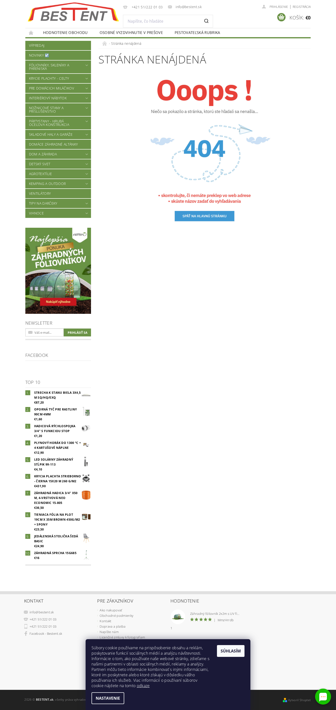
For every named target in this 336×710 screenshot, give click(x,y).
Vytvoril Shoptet (299, 700)
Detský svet (39, 164)
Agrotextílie (40, 173)
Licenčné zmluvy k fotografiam (122, 637)
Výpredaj (37, 45)
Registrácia (302, 7)
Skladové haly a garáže (51, 134)
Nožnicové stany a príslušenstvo (46, 110)
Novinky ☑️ (39, 55)
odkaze (143, 685)
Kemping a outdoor (47, 183)
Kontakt (105, 621)
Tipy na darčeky (43, 203)
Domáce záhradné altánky (53, 144)
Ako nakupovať (111, 610)
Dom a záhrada (43, 154)
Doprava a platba (112, 626)
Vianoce (36, 213)
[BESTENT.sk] (73, 12)
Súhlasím (231, 651)
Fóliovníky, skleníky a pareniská (49, 67)
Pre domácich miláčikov (51, 88)
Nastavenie (108, 698)
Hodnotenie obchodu (65, 32)
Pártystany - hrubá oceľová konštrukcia (49, 123)
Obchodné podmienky (116, 615)
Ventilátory (40, 193)
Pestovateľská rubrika (197, 32)
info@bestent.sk (42, 612)
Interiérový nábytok (48, 98)
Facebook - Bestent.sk (46, 633)
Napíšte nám (109, 632)
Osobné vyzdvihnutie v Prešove (131, 32)
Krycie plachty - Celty (49, 78)
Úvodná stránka (31, 32)
